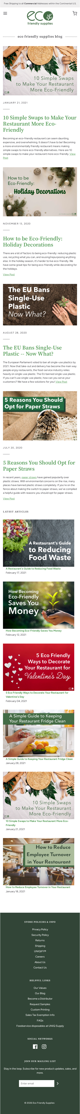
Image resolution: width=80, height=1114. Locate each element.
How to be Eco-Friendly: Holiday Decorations (33, 241)
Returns (40, 940)
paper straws (29, 477)
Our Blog (40, 993)
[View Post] (40, 70)
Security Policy (40, 935)
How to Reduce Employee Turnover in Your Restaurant (38, 887)
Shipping (40, 946)
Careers (40, 956)
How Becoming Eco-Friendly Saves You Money (34, 630)
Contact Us (40, 967)
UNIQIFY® (40, 951)
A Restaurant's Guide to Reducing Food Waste (33, 568)
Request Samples (40, 1004)
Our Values (40, 988)
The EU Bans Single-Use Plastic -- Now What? (32, 350)
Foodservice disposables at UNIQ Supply (40, 1026)
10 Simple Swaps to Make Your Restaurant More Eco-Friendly (39, 124)
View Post (9, 274)
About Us (40, 962)
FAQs (40, 1020)
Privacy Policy (40, 929)
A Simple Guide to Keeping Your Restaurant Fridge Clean (39, 759)
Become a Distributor (40, 998)
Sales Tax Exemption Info (40, 1015)
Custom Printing (40, 1009)
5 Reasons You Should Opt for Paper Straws (39, 465)
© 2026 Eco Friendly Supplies (39, 1103)
